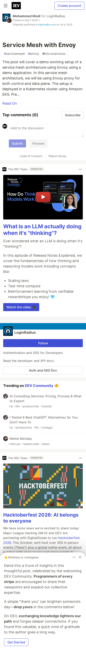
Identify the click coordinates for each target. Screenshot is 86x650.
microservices (53, 54)
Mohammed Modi (26, 16)
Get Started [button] (16, 642)
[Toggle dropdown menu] (80, 169)
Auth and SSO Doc (43, 370)
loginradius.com (47, 24)
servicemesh (14, 54)
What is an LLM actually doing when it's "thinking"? (42, 229)
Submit (17, 143)
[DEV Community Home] (16, 6)
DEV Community (39, 386)
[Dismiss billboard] (80, 557)
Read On (9, 103)
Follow (43, 343)
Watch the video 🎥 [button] (21, 307)
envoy (33, 54)
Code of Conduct (31, 156)
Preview (38, 143)
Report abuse (57, 156)
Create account (69, 6)
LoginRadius (56, 16)
